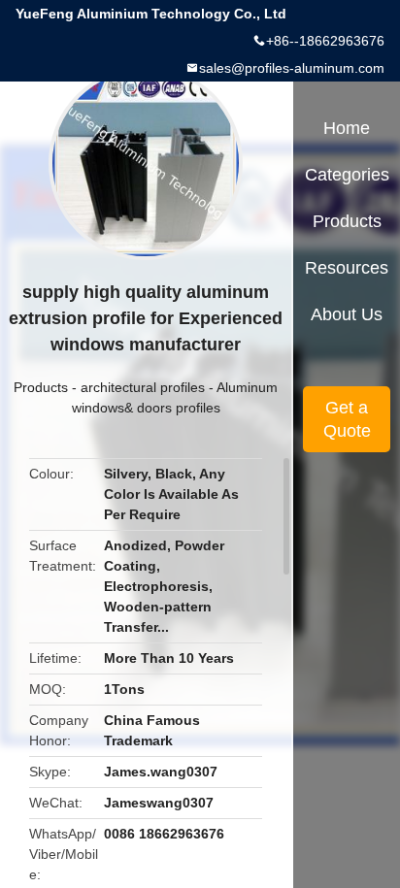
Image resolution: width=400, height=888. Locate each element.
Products (41, 387)
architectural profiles (143, 387)
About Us (347, 314)
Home (346, 128)
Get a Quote (347, 419)
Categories (347, 174)
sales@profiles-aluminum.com (291, 68)
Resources (346, 268)
